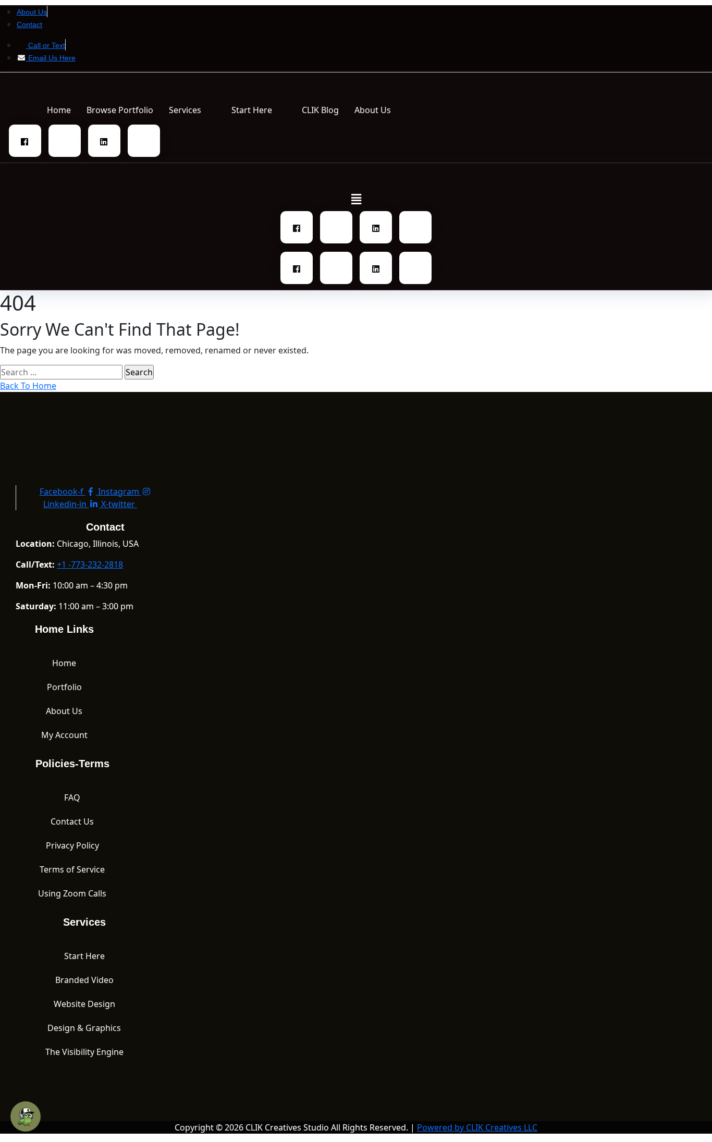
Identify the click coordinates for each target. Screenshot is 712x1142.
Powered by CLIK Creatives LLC (477, 1127)
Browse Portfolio (120, 110)
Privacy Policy (72, 845)
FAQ (72, 797)
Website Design (84, 1004)
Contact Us (72, 821)
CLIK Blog (320, 110)
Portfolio (64, 687)
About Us (372, 110)
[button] (192, 110)
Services (185, 110)
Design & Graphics (84, 1028)
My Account (64, 735)
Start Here (251, 110)
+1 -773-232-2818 (90, 564)
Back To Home (28, 385)
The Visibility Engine (84, 1052)
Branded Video (84, 980)
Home (59, 110)
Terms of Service (72, 869)
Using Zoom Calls (72, 893)
